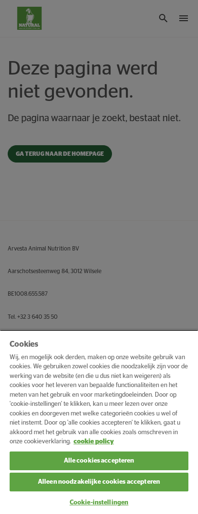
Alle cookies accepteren (99, 461)
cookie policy (94, 442)
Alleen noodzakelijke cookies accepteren (99, 482)
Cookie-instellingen (99, 503)
